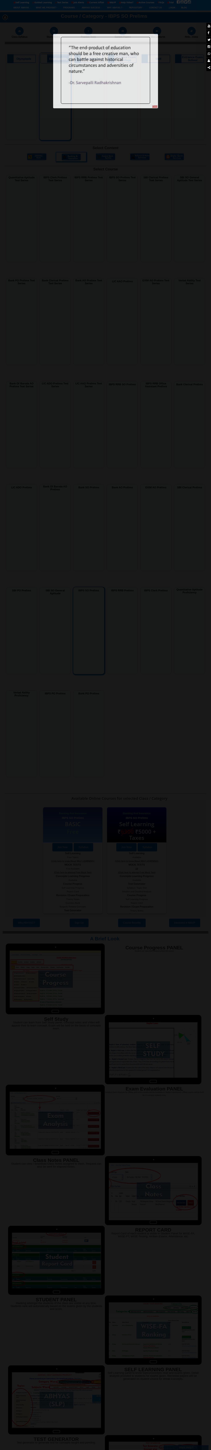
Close (154, 106)
